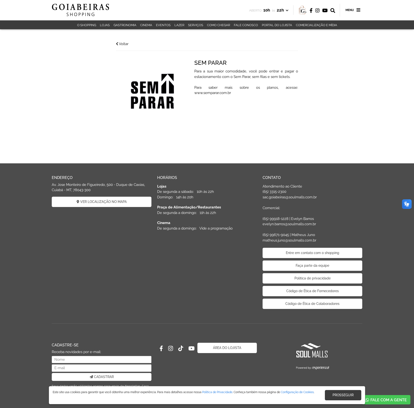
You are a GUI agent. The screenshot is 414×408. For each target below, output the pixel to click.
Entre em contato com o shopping (312, 253)
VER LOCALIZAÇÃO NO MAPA (103, 202)
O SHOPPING (86, 25)
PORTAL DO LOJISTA (277, 25)
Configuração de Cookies (297, 392)
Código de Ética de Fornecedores (312, 291)
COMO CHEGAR (218, 25)
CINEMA (146, 25)
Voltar (123, 44)
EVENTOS (163, 25)
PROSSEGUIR (343, 395)
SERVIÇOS (195, 25)
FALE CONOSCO (246, 25)
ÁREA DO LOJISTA (227, 348)
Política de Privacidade (217, 392)
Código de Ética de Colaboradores (312, 304)
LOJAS (105, 25)
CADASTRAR (103, 377)
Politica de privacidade (312, 278)
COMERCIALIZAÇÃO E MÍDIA (316, 25)
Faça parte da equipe (312, 265)
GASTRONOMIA (125, 25)
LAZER (179, 25)
